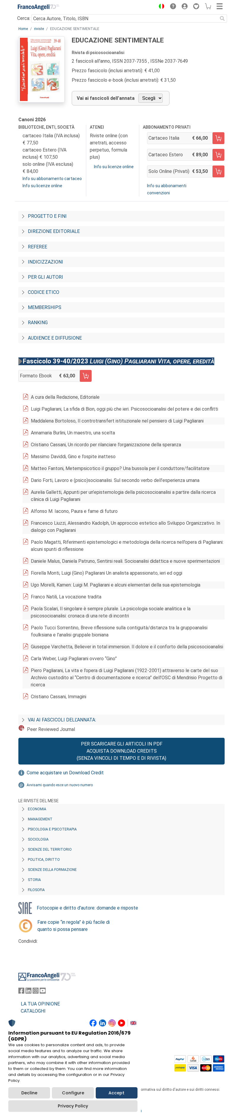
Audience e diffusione (55, 338)
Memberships (44, 307)
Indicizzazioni (45, 262)
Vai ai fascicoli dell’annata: (62, 720)
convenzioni (158, 192)
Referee (37, 247)
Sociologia (38, 839)
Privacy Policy (73, 1106)
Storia (34, 880)
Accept (116, 1093)
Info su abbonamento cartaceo (52, 178)
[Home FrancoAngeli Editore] (38, 7)
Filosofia (36, 890)
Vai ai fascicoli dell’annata (106, 98)
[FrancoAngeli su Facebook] (21, 992)
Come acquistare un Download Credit (65, 773)
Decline (29, 1093)
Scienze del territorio (50, 849)
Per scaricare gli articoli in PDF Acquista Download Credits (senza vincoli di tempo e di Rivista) (121, 751)
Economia (37, 809)
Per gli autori (45, 277)
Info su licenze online (42, 185)
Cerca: (23, 18)
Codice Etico (43, 292)
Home (23, 29)
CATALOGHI (33, 1011)
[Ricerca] (222, 18)
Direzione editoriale (54, 231)
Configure (73, 1093)
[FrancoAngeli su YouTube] (43, 992)
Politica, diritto (44, 860)
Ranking (38, 322)
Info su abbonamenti (166, 185)
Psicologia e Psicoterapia (52, 829)
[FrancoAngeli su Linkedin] (28, 992)
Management (40, 819)
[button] (160, 7)
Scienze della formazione (52, 870)
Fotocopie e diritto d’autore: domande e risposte (87, 908)
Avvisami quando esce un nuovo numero (60, 785)
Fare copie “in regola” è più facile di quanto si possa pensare (73, 925)
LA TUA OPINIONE (40, 1004)
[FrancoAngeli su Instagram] (36, 992)
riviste (39, 29)
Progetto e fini (47, 216)
